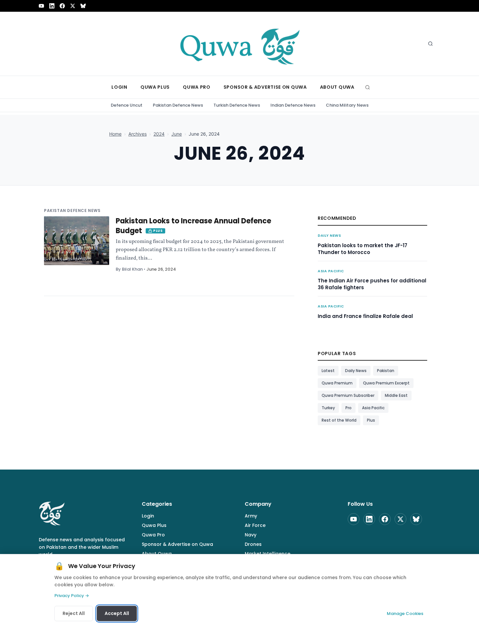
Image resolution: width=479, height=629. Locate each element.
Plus (371, 420)
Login (148, 516)
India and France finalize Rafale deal (365, 316)
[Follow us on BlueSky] (83, 5)
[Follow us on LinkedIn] (51, 5)
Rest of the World (339, 420)
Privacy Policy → (71, 595)
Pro (348, 408)
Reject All (74, 613)
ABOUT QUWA (337, 87)
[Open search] (430, 44)
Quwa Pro (153, 535)
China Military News (347, 105)
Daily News (329, 235)
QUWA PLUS (155, 87)
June (176, 134)
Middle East (396, 395)
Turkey (328, 408)
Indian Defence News (292, 105)
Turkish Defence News (236, 105)
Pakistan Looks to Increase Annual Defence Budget (193, 226)
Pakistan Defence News (178, 105)
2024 (159, 134)
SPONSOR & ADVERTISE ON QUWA (265, 87)
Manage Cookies (405, 613)
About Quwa (157, 553)
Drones (253, 544)
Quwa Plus (154, 525)
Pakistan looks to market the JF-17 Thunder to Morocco (362, 249)
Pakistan (385, 370)
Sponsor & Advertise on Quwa (177, 544)
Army (251, 516)
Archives (137, 134)
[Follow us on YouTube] (41, 5)
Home (115, 134)
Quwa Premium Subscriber (348, 395)
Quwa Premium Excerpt (386, 383)
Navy (250, 535)
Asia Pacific (331, 271)
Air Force (255, 525)
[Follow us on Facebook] (62, 5)
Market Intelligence (267, 553)
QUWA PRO (196, 87)
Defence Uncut (126, 105)
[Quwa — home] (239, 43)
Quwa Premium (337, 383)
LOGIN (119, 87)
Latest (328, 370)
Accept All (117, 613)
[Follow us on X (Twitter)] (72, 5)
